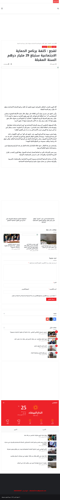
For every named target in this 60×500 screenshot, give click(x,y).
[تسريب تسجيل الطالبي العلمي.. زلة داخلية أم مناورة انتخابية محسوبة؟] (12, 238)
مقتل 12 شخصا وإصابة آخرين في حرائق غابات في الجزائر (48, 246)
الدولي (53, 178)
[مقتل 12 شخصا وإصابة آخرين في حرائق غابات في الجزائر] (48, 239)
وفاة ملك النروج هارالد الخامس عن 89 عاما (43, 184)
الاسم (54, 282)
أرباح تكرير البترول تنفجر (40, 346)
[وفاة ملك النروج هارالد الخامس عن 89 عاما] (52, 437)
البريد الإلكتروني (52, 289)
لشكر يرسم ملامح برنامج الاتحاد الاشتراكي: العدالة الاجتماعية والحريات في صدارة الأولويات (26, 443)
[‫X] (51, 319)
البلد (49, 46)
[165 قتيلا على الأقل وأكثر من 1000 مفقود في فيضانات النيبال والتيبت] (52, 458)
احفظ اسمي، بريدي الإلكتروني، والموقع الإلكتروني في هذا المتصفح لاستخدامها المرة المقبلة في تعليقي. (33, 295)
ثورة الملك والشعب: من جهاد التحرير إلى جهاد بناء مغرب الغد (30, 339)
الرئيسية (53, 43)
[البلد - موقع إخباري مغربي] (47, 8)
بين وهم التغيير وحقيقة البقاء (39, 353)
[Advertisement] (30, 28)
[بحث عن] (58, 9)
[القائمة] (2, 9)
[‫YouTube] (47, 319)
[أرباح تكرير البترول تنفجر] (52, 348)
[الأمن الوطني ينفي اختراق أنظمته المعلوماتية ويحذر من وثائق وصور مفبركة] (52, 451)
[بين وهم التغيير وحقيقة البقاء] (52, 355)
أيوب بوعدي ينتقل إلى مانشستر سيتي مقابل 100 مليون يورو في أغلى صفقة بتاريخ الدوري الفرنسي (31, 246)
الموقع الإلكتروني (25, 289)
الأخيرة (44, 429)
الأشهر (15, 429)
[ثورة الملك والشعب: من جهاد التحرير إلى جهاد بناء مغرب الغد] (52, 341)
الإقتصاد (49, 43)
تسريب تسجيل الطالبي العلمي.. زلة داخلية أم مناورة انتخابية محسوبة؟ (12, 245)
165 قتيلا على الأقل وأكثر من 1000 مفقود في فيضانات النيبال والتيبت (28, 456)
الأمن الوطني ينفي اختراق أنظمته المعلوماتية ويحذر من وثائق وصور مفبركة (27, 449)
